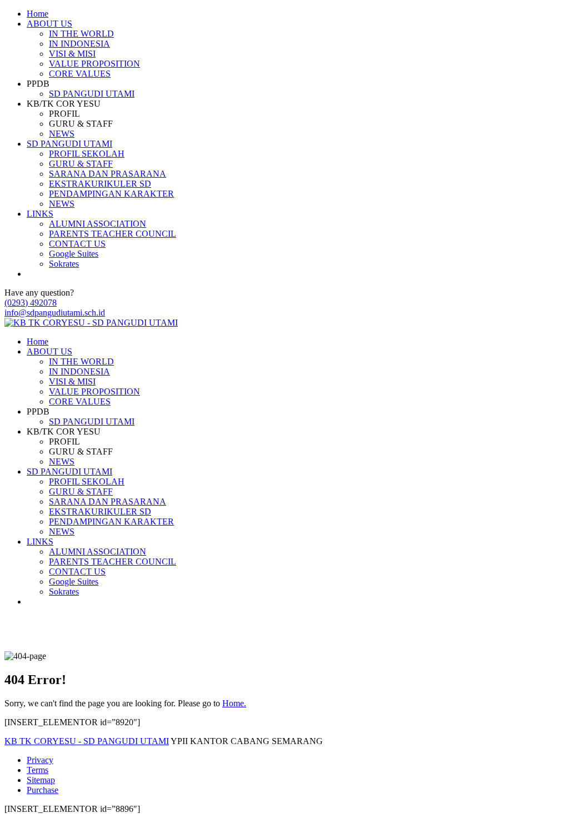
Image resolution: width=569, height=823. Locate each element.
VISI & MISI (72, 53)
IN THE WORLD (81, 33)
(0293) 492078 (30, 302)
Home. (234, 703)
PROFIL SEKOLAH (86, 153)
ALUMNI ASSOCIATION (97, 223)
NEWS (61, 133)
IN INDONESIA (79, 43)
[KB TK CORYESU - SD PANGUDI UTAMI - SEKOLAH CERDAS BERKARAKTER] (91, 322)
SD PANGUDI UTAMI (91, 93)
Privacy (40, 760)
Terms (37, 770)
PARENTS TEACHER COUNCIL (112, 233)
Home (37, 13)
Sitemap (41, 780)
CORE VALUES (80, 73)
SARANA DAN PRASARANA (107, 173)
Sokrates (64, 263)
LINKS (40, 213)
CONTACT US (77, 243)
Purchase (42, 790)
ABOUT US (49, 23)
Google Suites (73, 253)
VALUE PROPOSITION (94, 63)
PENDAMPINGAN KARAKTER (111, 193)
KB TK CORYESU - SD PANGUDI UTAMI (86, 741)
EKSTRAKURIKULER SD (100, 183)
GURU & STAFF (81, 163)
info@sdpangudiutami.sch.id (54, 312)
